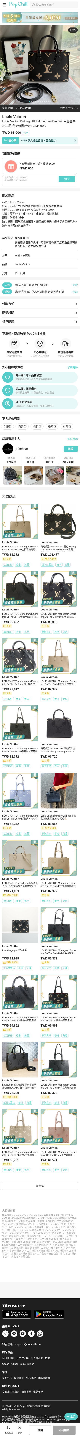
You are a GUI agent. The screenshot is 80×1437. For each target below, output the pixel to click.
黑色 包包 (11, 1230)
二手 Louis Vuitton (49, 1239)
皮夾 (47, 1358)
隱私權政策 (44, 1378)
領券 (66, 179)
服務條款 (31, 1378)
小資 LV (65, 1248)
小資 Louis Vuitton (21, 1242)
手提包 (27, 255)
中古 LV (11, 1250)
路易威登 (43, 1224)
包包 (4, 1227)
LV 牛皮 (47, 1236)
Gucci (14, 1364)
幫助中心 (7, 1378)
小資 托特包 (60, 1250)
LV (51, 1224)
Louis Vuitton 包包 (41, 1233)
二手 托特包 (33, 1250)
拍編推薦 (26, 1391)
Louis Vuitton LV (51, 1230)
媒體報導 (38, 1391)
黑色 (57, 1224)
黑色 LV (49, 1227)
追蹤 (70, 448)
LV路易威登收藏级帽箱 (23, 1218)
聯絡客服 (19, 1378)
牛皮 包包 (18, 1239)
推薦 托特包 (29, 1253)
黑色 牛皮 (60, 1227)
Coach (5, 1364)
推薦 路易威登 (32, 1248)
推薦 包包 (25, 1256)
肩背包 (22, 426)
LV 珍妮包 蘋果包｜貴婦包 (31, 1221)
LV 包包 (69, 1236)
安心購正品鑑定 (10, 1391)
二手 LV (45, 1248)
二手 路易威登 (25, 1245)
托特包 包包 (31, 1239)
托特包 (37, 426)
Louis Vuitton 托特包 (19, 1233)
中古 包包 (13, 1256)
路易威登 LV (58, 1233)
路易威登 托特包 (17, 1236)
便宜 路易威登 (41, 1245)
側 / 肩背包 (37, 1358)
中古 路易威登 (16, 1248)
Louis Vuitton (22, 264)
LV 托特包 (58, 1236)
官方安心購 (23, 1358)
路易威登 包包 (34, 1236)
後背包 (52, 426)
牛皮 (63, 1224)
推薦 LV (21, 1250)
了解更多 (72, 367)
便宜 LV (55, 1248)
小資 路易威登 (57, 1245)
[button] (11, 460)
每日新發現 (8, 1358)
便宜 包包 (53, 1253)
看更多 (40, 1186)
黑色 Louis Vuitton (18, 1227)
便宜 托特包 (46, 1250)
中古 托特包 (15, 1253)
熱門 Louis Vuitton (41, 1242)
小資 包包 (65, 1253)
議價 (40, 1430)
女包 (17, 255)
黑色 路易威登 (36, 1227)
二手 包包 (41, 1253)
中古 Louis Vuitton (61, 1242)
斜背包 (67, 426)
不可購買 (64, 1430)
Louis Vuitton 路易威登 (29, 1230)
